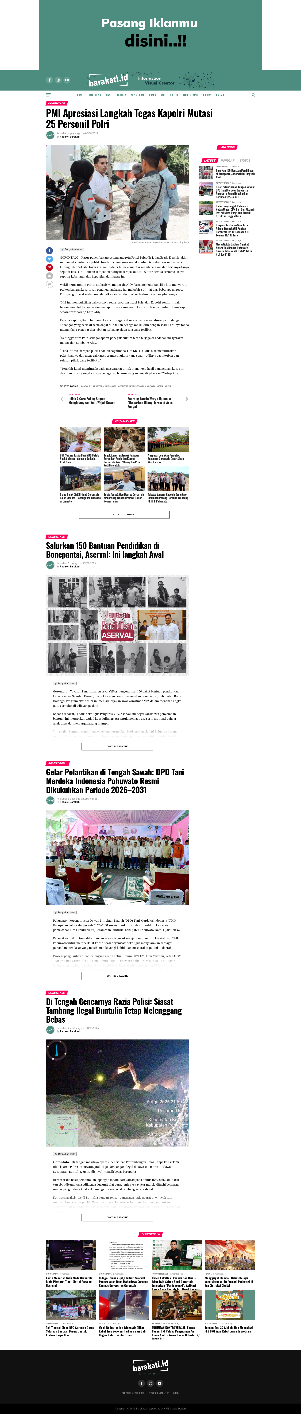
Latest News (94, 95)
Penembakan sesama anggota (137, 386)
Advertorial (137, 95)
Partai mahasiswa (105, 386)
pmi (161, 386)
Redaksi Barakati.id (158, 1393)
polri (169, 386)
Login (176, 1393)
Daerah (220, 95)
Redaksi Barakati (70, 136)
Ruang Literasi (157, 95)
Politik (174, 95)
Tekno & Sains (190, 95)
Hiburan (206, 95)
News (108, 95)
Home (80, 95)
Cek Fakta (121, 95)
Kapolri (86, 386)
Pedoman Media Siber (133, 1393)
